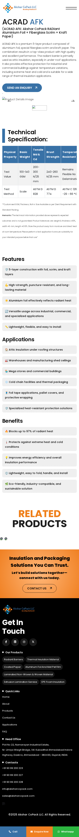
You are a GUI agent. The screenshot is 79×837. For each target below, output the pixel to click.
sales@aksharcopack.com (18, 796)
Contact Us (37, 588)
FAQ (4, 731)
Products (7, 710)
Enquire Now (41, 831)
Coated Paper (12, 667)
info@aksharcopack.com (17, 789)
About (5, 704)
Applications (9, 724)
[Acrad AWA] (5, 538)
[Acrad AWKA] (1, 538)
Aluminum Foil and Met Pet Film (43, 667)
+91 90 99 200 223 (12, 768)
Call (14, 831)
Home (6, 697)
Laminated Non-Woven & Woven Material (28, 674)
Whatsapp (67, 831)
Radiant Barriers (13, 659)
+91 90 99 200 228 (12, 782)
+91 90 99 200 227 (12, 775)
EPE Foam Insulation (53, 682)
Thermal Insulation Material (43, 659)
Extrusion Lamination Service (20, 682)
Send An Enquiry (20, 88)
